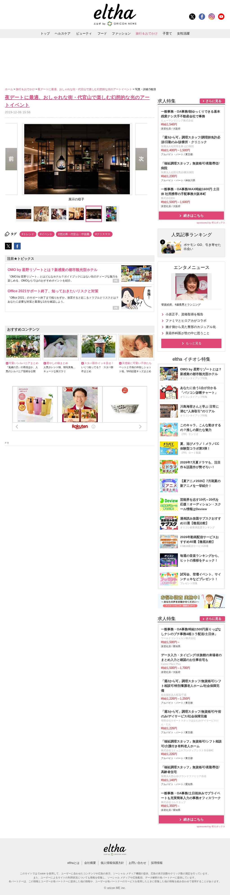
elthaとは (73, 862)
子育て (167, 33)
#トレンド (28, 234)
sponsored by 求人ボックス (211, 222)
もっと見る (193, 343)
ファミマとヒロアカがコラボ (186, 320)
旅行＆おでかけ (147, 33)
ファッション (121, 33)
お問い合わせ (137, 862)
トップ (45, 33)
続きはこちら (194, 215)
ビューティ (84, 33)
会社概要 (90, 862)
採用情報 (157, 862)
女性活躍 (183, 33)
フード (102, 33)
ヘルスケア (63, 33)
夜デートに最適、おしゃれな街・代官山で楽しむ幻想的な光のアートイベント (85, 89)
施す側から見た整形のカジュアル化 (191, 327)
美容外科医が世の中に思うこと (188, 333)
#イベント (46, 234)
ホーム (9, 89)
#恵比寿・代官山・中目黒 (73, 234)
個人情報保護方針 (112, 862)
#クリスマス (102, 234)
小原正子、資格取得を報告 (184, 314)
